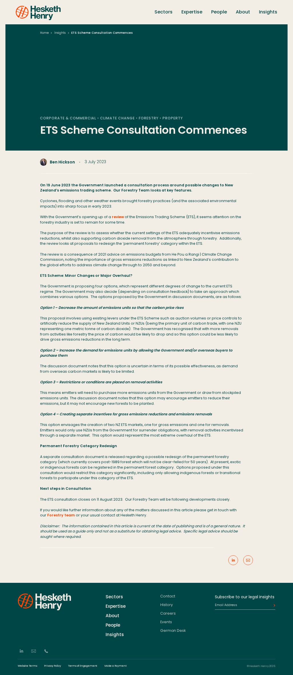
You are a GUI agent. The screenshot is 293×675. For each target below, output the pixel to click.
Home (44, 33)
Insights (268, 12)
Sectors (164, 12)
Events (166, 622)
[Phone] (46, 651)
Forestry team (61, 515)
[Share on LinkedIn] (233, 560)
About (243, 12)
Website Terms (27, 666)
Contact (167, 597)
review (118, 216)
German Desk (173, 631)
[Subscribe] (273, 605)
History (166, 605)
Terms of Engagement (82, 666)
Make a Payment (115, 666)
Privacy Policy (52, 666)
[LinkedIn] (21, 651)
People (219, 12)
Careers (168, 613)
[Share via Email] (248, 560)
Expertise (191, 12)
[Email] (33, 651)
